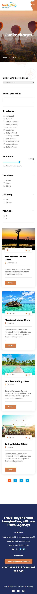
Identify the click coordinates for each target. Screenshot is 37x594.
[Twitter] (20, 549)
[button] (33, 5)
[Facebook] (13, 549)
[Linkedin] (24, 549)
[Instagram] (17, 549)
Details (10, 283)
